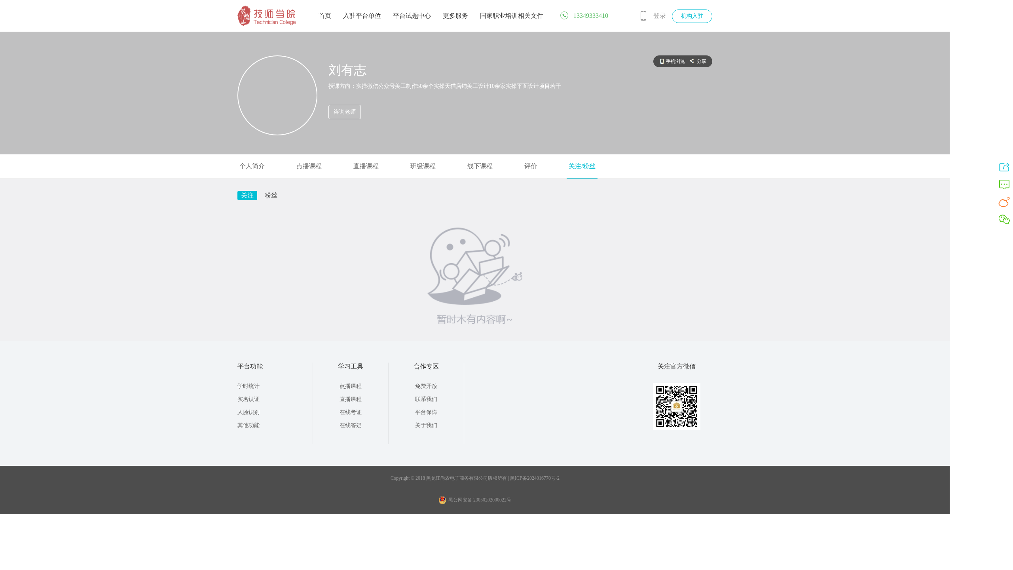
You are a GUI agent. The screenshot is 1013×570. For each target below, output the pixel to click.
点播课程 (309, 166)
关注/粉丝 (582, 166)
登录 (659, 15)
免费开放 (426, 386)
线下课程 (480, 166)
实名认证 (248, 399)
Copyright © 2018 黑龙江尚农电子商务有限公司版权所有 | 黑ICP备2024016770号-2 (475, 478)
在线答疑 (351, 425)
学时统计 (248, 386)
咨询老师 (345, 112)
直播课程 (366, 166)
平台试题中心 (412, 15)
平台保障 (426, 412)
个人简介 (252, 166)
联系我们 (426, 399)
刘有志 (347, 70)
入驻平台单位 (362, 15)
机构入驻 (692, 16)
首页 (325, 15)
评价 (530, 166)
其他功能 (248, 425)
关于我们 (426, 425)
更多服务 (455, 15)
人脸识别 (248, 412)
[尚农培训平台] (267, 24)
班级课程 (423, 166)
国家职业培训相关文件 (511, 15)
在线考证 (351, 412)
